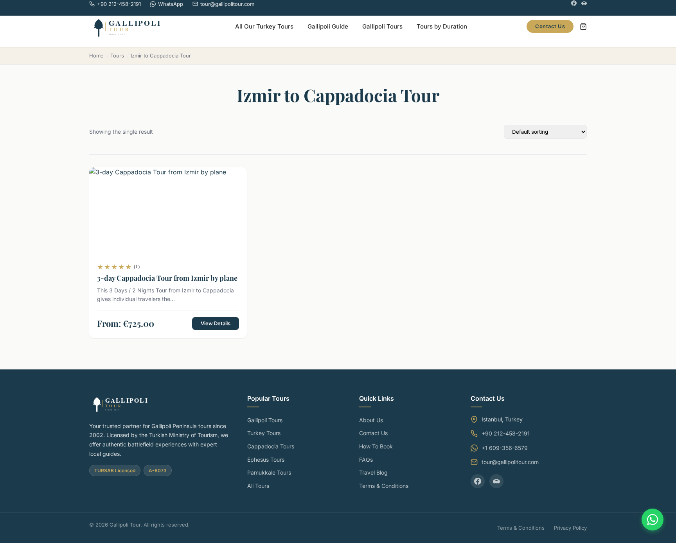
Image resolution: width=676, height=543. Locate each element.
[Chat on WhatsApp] (652, 519)
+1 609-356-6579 (505, 447)
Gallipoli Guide (327, 26)
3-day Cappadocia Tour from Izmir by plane (167, 278)
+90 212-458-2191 (506, 433)
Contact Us (550, 26)
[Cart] (583, 26)
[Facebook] (574, 4)
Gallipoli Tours (382, 26)
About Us (371, 420)
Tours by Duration (442, 26)
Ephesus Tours (265, 459)
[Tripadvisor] (584, 4)
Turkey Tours (263, 433)
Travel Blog (373, 472)
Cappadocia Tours (270, 446)
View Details (215, 323)
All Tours (258, 485)
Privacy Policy (570, 528)
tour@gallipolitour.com (510, 462)
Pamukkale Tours (269, 472)
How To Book (376, 446)
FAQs (366, 459)
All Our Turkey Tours (264, 26)
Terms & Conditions (383, 485)
